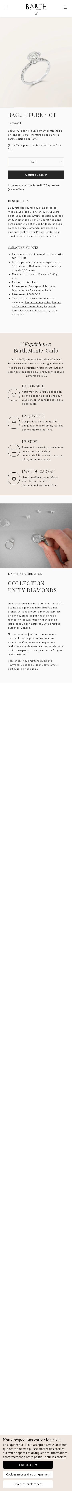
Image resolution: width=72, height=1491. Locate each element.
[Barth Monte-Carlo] (36, 13)
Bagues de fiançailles (38, 302)
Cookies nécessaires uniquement (28, 1474)
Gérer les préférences (28, 1484)
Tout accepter (28, 1465)
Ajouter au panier (36, 175)
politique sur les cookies (50, 1457)
